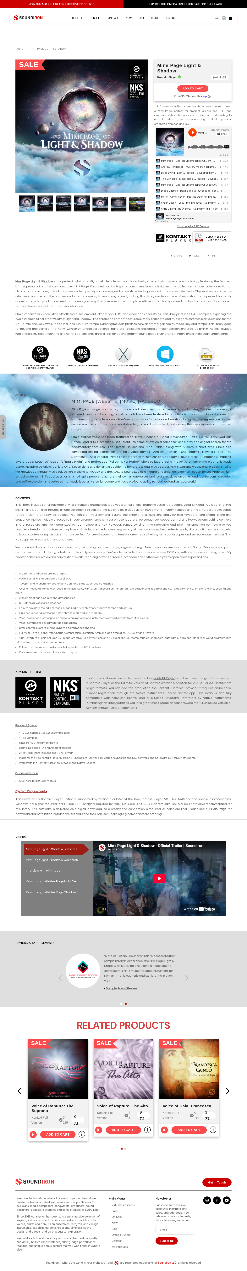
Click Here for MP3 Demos (193, 226)
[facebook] (151, 401)
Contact (170, 18)
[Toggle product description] (82, 1134)
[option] (81, 126)
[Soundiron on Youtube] (227, 1203)
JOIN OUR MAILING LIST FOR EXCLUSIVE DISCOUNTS (61, 4)
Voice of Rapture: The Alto (122, 1106)
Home (19, 49)
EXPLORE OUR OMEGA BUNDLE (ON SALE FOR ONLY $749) (185, 4)
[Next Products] (228, 1091)
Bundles (96, 18)
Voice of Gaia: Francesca (187, 1106)
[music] (128, 401)
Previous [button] (22, 126)
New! (129, 18)
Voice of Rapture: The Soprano (52, 1108)
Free (142, 18)
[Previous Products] (19, 1091)
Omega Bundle (121, 1234)
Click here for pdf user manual (38, 781)
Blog (154, 18)
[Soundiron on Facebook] (217, 1203)
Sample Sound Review (121, 988)
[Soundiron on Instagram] (207, 1203)
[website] (107, 401)
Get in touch (217, 1182)
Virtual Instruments (123, 1205)
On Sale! (113, 18)
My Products (120, 1246)
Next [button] (141, 126)
